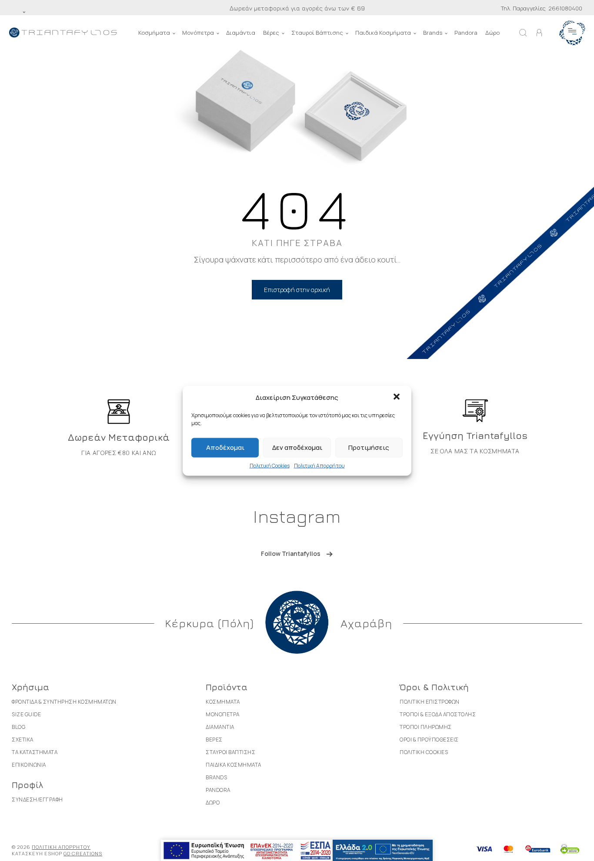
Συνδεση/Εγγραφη (37, 799)
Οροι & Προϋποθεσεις (429, 739)
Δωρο (213, 802)
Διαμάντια (240, 33)
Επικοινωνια (29, 764)
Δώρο (492, 33)
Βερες (214, 739)
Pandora (465, 33)
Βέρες (271, 33)
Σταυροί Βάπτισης (317, 33)
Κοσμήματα (154, 33)
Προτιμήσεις (368, 447)
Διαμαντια (220, 727)
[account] (539, 33)
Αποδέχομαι (225, 447)
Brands (432, 33)
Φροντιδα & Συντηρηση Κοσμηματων (64, 701)
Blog (18, 727)
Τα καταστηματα (34, 752)
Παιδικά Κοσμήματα (383, 33)
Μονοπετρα (223, 714)
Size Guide (26, 714)
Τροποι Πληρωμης (426, 727)
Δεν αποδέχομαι (297, 447)
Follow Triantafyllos (290, 553)
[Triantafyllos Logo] (63, 32)
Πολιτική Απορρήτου (319, 465)
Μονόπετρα (198, 33)
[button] (397, 397)
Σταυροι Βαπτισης (230, 752)
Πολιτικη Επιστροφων (430, 701)
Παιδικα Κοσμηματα (233, 764)
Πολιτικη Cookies (424, 752)
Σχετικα (22, 739)
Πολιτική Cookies (270, 465)
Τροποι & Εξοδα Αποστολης (438, 714)
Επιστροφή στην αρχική (297, 290)
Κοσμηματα (223, 701)
